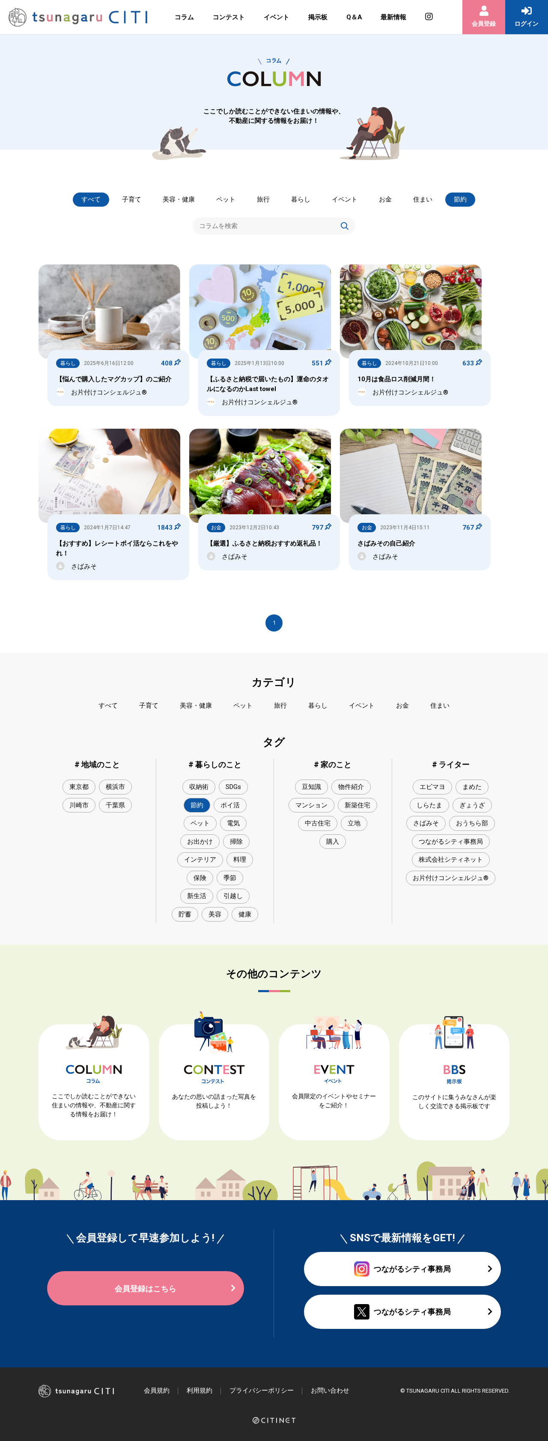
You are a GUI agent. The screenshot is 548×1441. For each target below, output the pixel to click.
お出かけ (200, 841)
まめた (472, 787)
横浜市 (115, 787)
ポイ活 (230, 805)
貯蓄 (185, 914)
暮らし (300, 199)
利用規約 (199, 1390)
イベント (276, 17)
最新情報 (393, 17)
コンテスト (229, 17)
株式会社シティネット (451, 859)
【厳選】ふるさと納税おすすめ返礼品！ (264, 543)
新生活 (196, 896)
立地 (354, 823)
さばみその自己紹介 (386, 543)
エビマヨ (432, 787)
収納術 (198, 787)
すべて (91, 199)
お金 (385, 199)
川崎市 (79, 805)
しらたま (429, 805)
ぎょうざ (472, 805)
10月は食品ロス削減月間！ (396, 379)
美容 (214, 914)
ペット (225, 199)
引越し (233, 896)
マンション (311, 805)
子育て (131, 199)
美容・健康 (179, 199)
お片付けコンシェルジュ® (450, 878)
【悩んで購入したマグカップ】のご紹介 (114, 379)
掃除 (236, 841)
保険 (200, 878)
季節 (229, 878)
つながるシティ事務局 (451, 841)
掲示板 (318, 17)
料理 (239, 859)
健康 (244, 914)
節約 (460, 199)
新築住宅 (357, 805)
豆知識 (311, 787)
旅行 (263, 199)
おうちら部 (472, 823)
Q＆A (354, 17)
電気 (233, 823)
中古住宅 (318, 823)
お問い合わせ (330, 1390)
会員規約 (157, 1390)
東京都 (79, 787)
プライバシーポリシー (261, 1390)
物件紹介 (351, 787)
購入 (332, 841)
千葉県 (115, 805)
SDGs (233, 787)
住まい (422, 199)
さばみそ (426, 823)
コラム (184, 17)
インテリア (200, 859)
